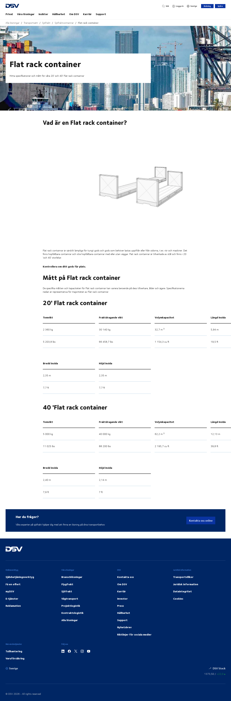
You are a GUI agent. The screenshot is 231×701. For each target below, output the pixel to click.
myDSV (10, 591)
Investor (122, 599)
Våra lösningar (25, 14)
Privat (9, 14)
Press (120, 606)
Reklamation (13, 606)
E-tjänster (12, 599)
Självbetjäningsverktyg (20, 577)
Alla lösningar (12, 23)
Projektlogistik (70, 606)
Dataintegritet (182, 591)
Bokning (207, 6)
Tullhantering (14, 651)
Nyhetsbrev (124, 627)
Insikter (43, 14)
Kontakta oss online (201, 520)
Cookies (178, 598)
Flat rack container (88, 23)
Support (101, 14)
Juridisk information (185, 584)
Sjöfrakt (46, 23)
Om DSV (74, 14)
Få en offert (13, 584)
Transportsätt (31, 23)
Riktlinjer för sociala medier (134, 634)
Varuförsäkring (15, 658)
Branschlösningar (71, 577)
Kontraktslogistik (72, 613)
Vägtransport (69, 599)
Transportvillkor (183, 577)
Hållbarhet (58, 14)
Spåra (220, 6)
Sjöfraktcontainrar (64, 23)
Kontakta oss (125, 577)
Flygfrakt (67, 584)
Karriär (87, 14)
